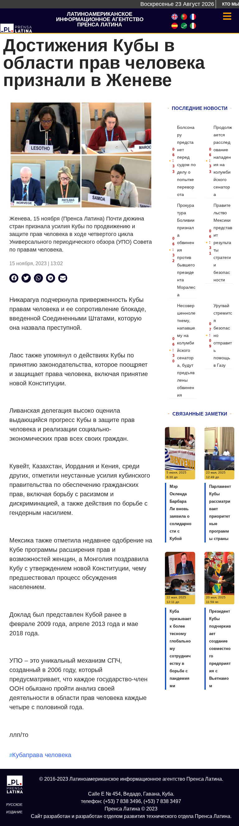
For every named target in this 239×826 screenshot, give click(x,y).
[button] (13, 278)
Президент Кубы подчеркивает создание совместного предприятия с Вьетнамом (220, 648)
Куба (19, 754)
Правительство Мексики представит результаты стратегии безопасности (222, 242)
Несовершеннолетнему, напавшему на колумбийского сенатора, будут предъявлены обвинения (186, 350)
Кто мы (230, 4)
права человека (48, 754)
